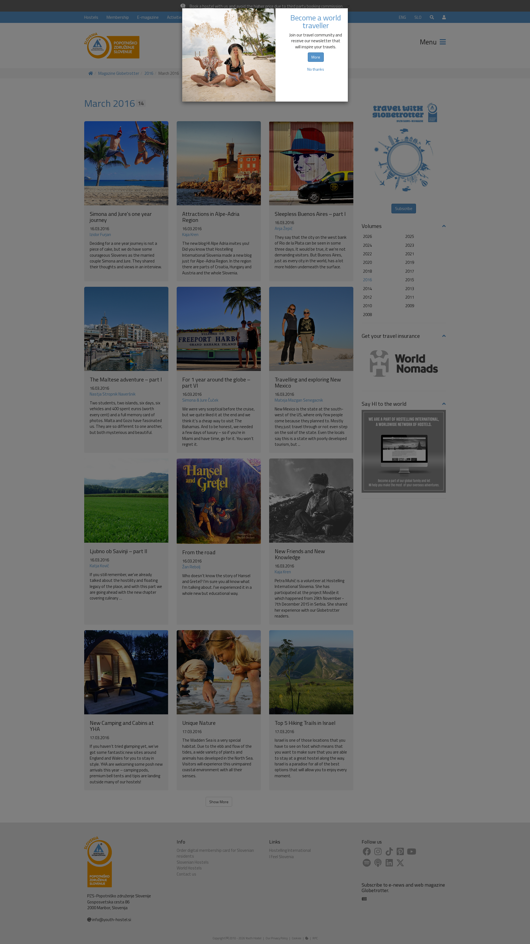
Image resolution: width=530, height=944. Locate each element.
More (315, 57)
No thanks (315, 69)
